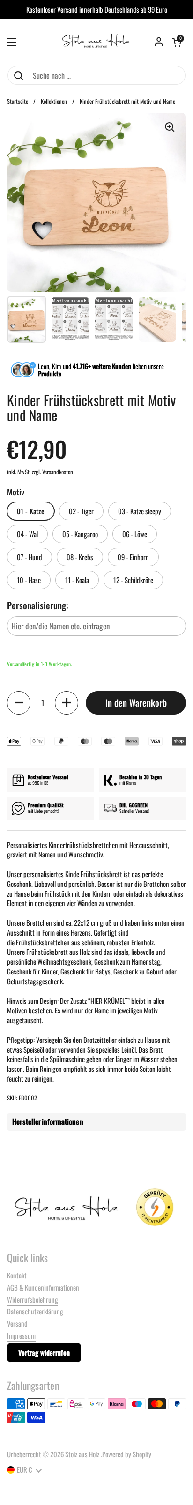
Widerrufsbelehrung (32, 1299)
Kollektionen (54, 101)
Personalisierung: (37, 605)
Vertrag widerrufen (44, 1352)
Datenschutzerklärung (35, 1311)
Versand (17, 1323)
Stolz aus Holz (83, 1454)
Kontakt (17, 1275)
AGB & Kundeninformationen (43, 1287)
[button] (176, 42)
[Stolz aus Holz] (96, 42)
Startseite (17, 101)
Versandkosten (57, 471)
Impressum (21, 1335)
